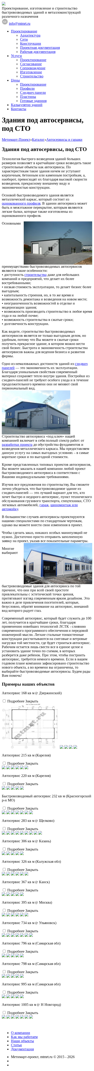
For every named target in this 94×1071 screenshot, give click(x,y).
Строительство (31, 76)
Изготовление (31, 72)
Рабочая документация (37, 52)
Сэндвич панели (33, 92)
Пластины (28, 97)
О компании (20, 1033)
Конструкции (30, 43)
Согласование (31, 64)
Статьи (16, 1045)
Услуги (16, 56)
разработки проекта (17, 444)
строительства (35, 275)
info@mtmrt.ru (19, 23)
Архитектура (30, 35)
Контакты (18, 109)
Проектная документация (40, 48)
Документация (22, 1049)
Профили (27, 88)
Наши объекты (22, 1041)
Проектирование (24, 31)
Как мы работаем (24, 1037)
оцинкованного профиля (21, 203)
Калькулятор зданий (26, 105)
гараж (44, 505)
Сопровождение (32, 68)
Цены (15, 80)
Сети (24, 39)
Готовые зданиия (33, 101)
